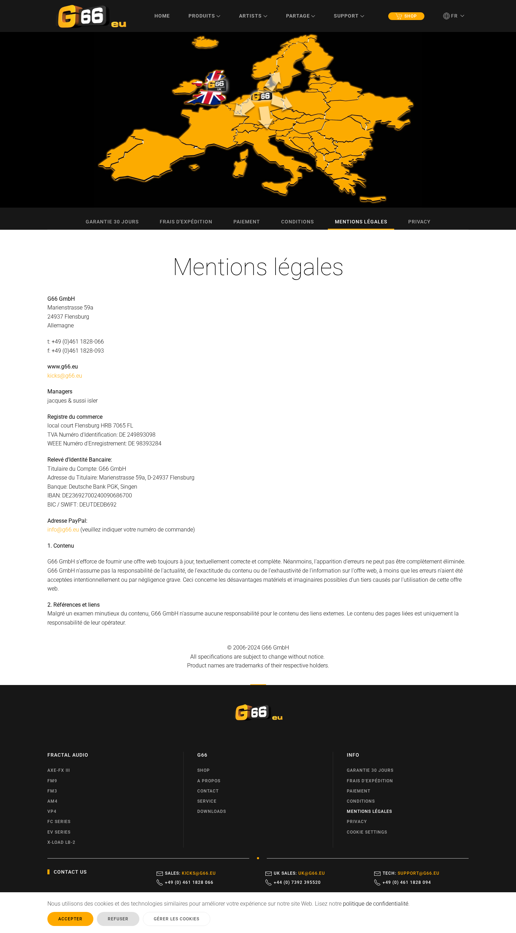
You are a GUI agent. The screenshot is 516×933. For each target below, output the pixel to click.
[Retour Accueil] (90, 16)
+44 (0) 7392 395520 (297, 882)
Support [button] (346, 16)
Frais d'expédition (186, 221)
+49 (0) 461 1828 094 (407, 882)
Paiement (246, 221)
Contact (208, 791)
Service (207, 801)
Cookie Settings (367, 832)
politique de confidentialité (375, 903)
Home (162, 16)
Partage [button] (298, 16)
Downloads (211, 811)
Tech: (411, 873)
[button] (454, 16)
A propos (208, 780)
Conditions (297, 221)
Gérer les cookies (176, 918)
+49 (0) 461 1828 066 (189, 882)
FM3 (52, 791)
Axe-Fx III (58, 770)
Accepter (70, 918)
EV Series (59, 832)
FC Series (59, 821)
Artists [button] (250, 16)
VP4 (52, 811)
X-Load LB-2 (61, 842)
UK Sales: (299, 873)
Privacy (419, 221)
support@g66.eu (418, 873)
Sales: (190, 873)
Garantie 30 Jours (112, 221)
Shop (410, 16)
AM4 (52, 801)
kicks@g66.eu (64, 375)
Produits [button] (201, 16)
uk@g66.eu (311, 873)
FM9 (52, 780)
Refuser (118, 918)
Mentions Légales (361, 221)
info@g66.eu (63, 529)
